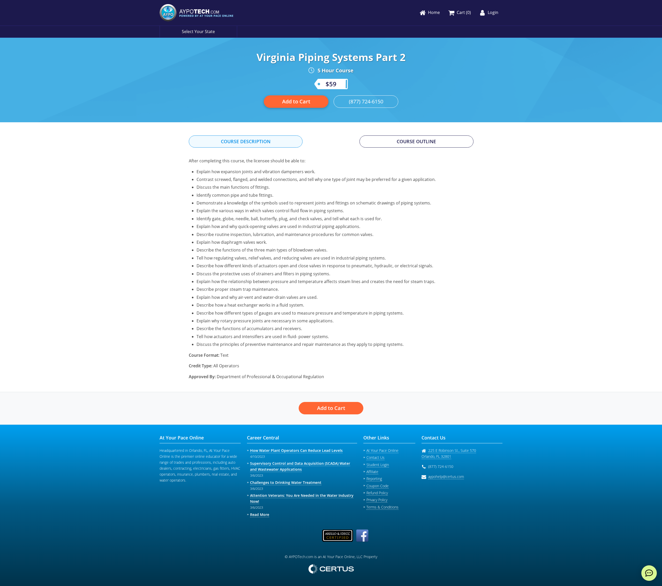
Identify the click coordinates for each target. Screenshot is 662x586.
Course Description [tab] (245, 141)
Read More (259, 514)
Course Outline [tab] (416, 141)
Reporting (374, 478)
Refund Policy (377, 492)
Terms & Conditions (382, 507)
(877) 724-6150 (366, 101)
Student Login (377, 464)
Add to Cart (296, 101)
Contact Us (375, 457)
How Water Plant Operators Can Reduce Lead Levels (296, 450)
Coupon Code (377, 485)
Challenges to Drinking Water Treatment (285, 482)
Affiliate (372, 471)
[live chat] (649, 573)
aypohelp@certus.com (446, 476)
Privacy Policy (376, 499)
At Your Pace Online (382, 450)
